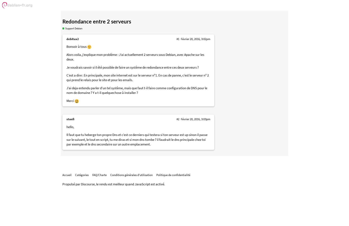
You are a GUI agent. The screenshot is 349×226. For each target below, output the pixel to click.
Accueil (66, 175)
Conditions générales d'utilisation (131, 175)
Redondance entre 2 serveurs (96, 21)
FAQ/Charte (99, 175)
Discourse (88, 184)
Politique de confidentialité (173, 175)
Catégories (82, 175)
